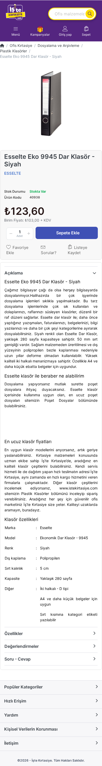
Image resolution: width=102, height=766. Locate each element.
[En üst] (2, 45)
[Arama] (90, 13)
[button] (65, 31)
